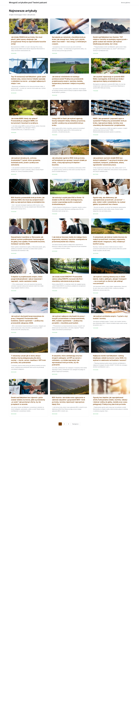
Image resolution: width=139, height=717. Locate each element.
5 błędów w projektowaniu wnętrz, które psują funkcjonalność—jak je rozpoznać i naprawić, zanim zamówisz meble (26, 279)
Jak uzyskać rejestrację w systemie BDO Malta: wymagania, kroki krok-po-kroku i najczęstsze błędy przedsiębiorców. (108, 79)
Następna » (75, 424)
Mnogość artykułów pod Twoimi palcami (28, 2)
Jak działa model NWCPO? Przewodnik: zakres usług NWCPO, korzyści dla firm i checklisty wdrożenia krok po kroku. (67, 279)
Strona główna (125, 2)
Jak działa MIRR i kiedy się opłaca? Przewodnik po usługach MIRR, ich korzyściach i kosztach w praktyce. (24, 121)
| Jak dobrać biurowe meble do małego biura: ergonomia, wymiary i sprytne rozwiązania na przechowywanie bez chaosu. (69, 239)
